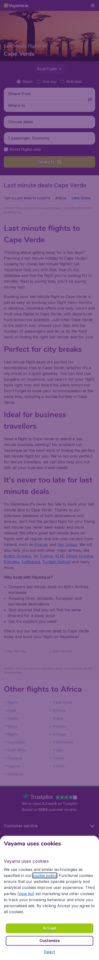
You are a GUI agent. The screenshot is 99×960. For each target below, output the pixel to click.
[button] (49, 951)
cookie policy (45, 875)
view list (26, 893)
